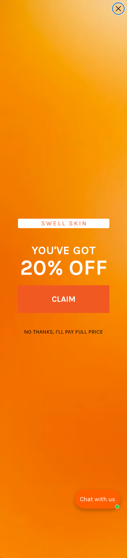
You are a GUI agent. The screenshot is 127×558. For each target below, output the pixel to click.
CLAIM (64, 299)
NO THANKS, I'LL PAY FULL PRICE (63, 332)
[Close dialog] (118, 9)
